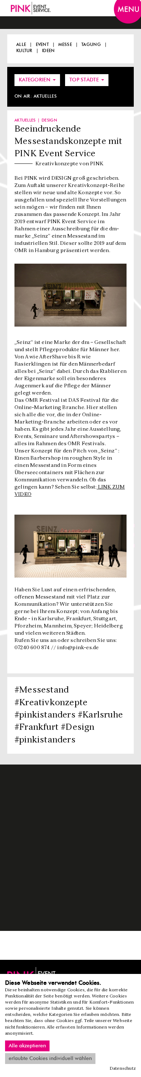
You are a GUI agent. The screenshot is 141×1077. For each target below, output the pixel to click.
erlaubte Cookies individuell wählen (50, 1058)
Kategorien (35, 79)
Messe (65, 44)
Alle (21, 44)
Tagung (91, 44)
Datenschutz (123, 1069)
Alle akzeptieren (27, 1045)
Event (42, 44)
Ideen (48, 50)
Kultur (24, 50)
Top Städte (84, 79)
